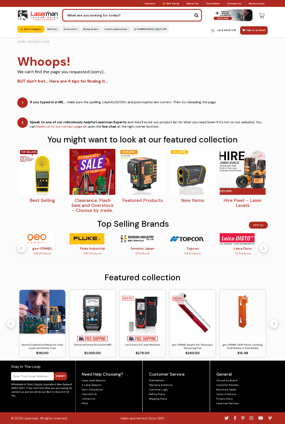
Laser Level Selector (94, 380)
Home (21, 42)
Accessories (70, 29)
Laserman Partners (227, 403)
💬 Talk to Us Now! (254, 30)
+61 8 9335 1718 (226, 30)
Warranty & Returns (161, 385)
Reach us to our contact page (59, 126)
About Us (192, 3)
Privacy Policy (224, 398)
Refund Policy (157, 394)
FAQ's (85, 403)
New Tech (52, 29)
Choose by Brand (226, 380)
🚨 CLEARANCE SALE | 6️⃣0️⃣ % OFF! (150, 29)
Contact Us (234, 3)
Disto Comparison (92, 389)
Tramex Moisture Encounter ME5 (92, 344)
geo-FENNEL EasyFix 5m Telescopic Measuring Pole (192, 346)
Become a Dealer (226, 389)
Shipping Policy (158, 398)
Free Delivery (156, 380)
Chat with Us (89, 394)
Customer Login (158, 389)
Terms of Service (226, 394)
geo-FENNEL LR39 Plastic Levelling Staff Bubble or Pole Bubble (243, 346)
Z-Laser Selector (92, 385)
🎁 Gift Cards (171, 3)
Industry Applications (116, 29)
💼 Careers (148, 3)
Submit (60, 376)
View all (258, 225)
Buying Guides (90, 29)
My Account (257, 3)
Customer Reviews (227, 385)
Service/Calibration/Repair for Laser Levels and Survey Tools (42, 346)
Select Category (32, 29)
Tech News (213, 3)
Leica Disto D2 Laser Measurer (142, 344)
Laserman (31, 418)
